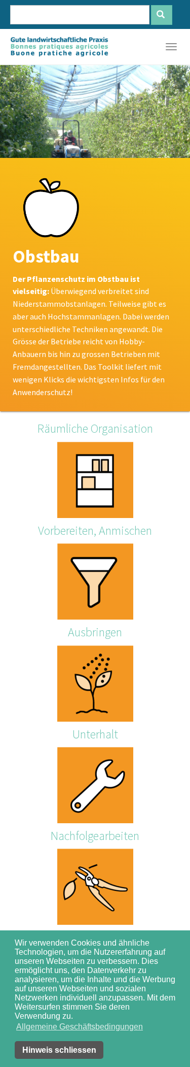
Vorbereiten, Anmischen (95, 530)
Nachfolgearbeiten (95, 836)
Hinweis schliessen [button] (59, 1050)
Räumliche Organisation (95, 428)
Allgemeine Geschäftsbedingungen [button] (79, 1026)
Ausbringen (95, 632)
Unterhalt (95, 734)
